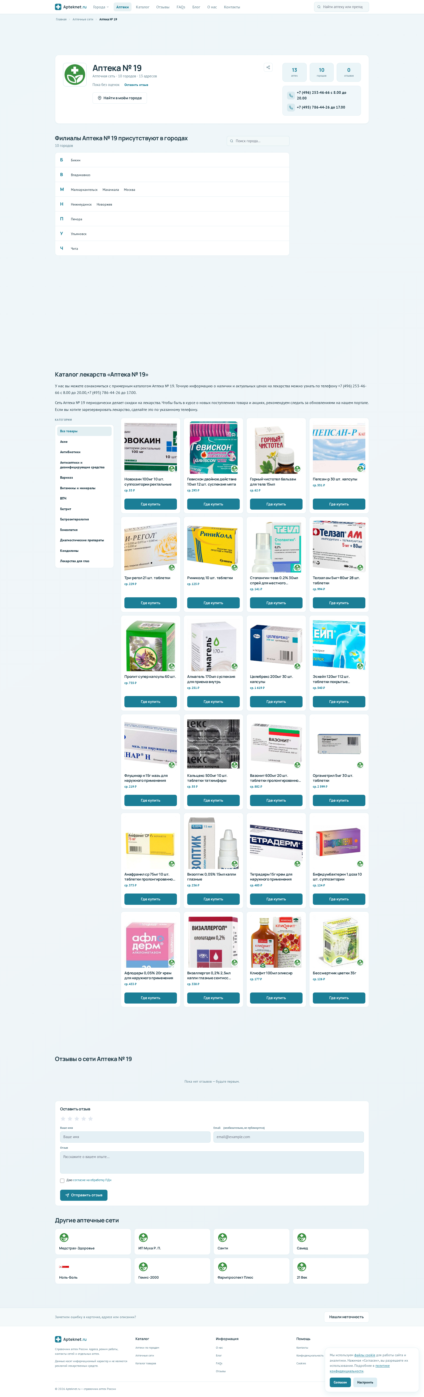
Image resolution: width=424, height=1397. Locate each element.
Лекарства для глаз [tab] (74, 561)
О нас (212, 6)
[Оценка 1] (63, 1119)
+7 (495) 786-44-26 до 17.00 (321, 107)
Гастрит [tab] (65, 509)
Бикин (75, 160)
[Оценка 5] (90, 1119)
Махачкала (111, 189)
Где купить (150, 504)
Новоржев (104, 204)
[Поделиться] (268, 67)
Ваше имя (66, 1128)
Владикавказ (80, 175)
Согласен (340, 1382)
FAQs (181, 6)
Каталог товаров (145, 1363)
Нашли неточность (346, 1316)
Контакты (232, 6)
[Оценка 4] (84, 1119)
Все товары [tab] (69, 431)
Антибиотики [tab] (70, 452)
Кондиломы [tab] (69, 550)
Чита (74, 248)
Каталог (142, 6)
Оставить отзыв (136, 85)
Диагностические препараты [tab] (82, 540)
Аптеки (122, 6)
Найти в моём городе (123, 97)
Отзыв (64, 1147)
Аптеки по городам (147, 1347)
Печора (76, 219)
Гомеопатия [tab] (69, 530)
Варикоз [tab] (66, 477)
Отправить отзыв (86, 1195)
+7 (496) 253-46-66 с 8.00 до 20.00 (321, 95)
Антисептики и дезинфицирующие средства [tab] (82, 464)
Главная (61, 19)
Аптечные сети (83, 19)
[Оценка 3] (77, 1119)
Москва (129, 189)
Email (239, 1128)
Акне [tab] (63, 441)
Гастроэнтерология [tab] (74, 519)
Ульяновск (79, 234)
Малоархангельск (84, 189)
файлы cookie (364, 1355)
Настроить (365, 1382)
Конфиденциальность (310, 1355)
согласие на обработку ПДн (92, 1180)
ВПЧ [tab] (63, 498)
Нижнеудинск (81, 204)
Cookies (301, 1363)
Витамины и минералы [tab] (77, 488)
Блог (196, 6)
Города (99, 6)
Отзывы (163, 6)
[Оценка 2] (70, 1119)
